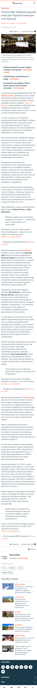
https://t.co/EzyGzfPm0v (10, 531)
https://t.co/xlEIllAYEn (12, 384)
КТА (18, 687)
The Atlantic (14, 79)
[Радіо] (4, 687)
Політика (5, 8)
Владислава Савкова (8, 23)
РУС (25, 687)
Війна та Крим (20, 584)
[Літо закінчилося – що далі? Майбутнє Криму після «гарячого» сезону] (8, 638)
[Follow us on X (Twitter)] (7, 667)
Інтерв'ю (18, 612)
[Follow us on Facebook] (3, 667)
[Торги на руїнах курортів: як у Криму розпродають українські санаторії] (8, 627)
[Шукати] (33, 687)
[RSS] (26, 667)
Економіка (18, 625)
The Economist (18, 88)
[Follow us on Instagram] (21, 667)
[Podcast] (30, 667)
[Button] (14, 31)
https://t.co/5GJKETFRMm (11, 237)
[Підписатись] (3, 672)
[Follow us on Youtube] (12, 667)
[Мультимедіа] (12, 687)
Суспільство (19, 597)
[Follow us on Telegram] (17, 667)
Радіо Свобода (21, 23)
